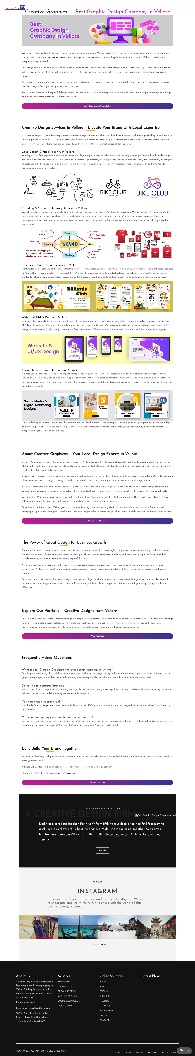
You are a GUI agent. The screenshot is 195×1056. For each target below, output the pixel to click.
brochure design (74, 58)
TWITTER (164, 1053)
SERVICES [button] (129, 6)
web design (92, 58)
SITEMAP (175, 1053)
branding (63, 58)
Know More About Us (97, 521)
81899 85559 (34, 773)
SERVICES (104, 996)
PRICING (113, 6)
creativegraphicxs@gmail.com (62, 773)
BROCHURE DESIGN (67, 991)
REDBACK (61, 1051)
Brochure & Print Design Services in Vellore (50, 265)
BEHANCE (140, 1053)
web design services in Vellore (51, 706)
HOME (87, 6)
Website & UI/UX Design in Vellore (44, 317)
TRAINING (148, 6)
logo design (53, 58)
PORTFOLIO (165, 6)
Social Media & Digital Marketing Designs (49, 370)
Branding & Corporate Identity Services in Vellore (54, 208)
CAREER (104, 1015)
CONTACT (183, 6)
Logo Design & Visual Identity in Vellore (48, 152)
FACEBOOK (128, 1053)
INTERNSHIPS (106, 1010)
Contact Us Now (97, 782)
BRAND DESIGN (65, 981)
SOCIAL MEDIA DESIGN (69, 1001)
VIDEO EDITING (65, 1006)
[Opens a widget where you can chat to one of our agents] (184, 1051)
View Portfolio (97, 636)
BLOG (117, 1053)
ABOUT (99, 6)
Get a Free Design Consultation (97, 106)
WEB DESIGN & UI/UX (68, 996)
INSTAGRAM (152, 1053)
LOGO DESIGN (65, 986)
